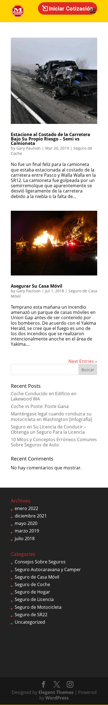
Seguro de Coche (32, 584)
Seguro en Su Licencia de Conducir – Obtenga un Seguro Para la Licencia (48, 429)
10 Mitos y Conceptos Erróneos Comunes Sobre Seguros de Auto (54, 442)
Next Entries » (82, 361)
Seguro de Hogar (32, 592)
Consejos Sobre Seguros (40, 562)
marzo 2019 (27, 531)
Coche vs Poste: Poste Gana (40, 406)
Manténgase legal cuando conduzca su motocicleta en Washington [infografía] (51, 416)
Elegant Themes (55, 692)
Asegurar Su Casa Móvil (36, 286)
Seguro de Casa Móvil (37, 577)
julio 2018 (25, 538)
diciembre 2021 (31, 516)
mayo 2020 (26, 523)
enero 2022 (26, 508)
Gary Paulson (28, 148)
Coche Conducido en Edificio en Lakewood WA (43, 396)
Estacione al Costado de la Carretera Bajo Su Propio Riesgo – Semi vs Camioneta (50, 138)
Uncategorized (30, 622)
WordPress (57, 698)
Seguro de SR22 (31, 615)
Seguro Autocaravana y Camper (48, 569)
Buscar (87, 369)
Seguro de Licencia (34, 599)
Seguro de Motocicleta (38, 607)
